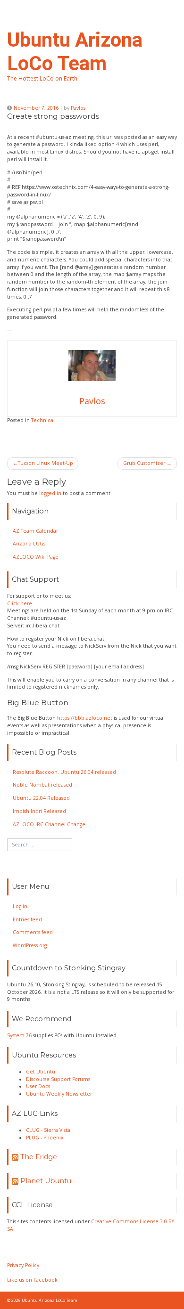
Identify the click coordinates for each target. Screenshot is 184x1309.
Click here (19, 603)
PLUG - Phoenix (45, 1137)
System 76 (19, 1035)
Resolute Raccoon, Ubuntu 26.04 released (64, 772)
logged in (50, 493)
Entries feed (27, 919)
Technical (43, 420)
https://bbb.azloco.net (84, 718)
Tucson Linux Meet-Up (45, 463)
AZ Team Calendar (35, 531)
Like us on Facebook (32, 1279)
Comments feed (33, 932)
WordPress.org (30, 945)
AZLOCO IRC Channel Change (49, 824)
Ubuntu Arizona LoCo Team (74, 51)
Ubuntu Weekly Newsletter (59, 1093)
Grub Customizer (144, 463)
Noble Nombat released (42, 784)
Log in (20, 906)
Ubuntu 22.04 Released (41, 798)
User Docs (38, 1086)
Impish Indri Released (39, 811)
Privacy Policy (23, 1265)
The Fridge (38, 1157)
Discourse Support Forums (58, 1079)
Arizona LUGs (29, 543)
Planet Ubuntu (45, 1181)
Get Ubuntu (40, 1071)
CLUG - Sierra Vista (48, 1130)
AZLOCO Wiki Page (36, 556)
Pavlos (78, 108)
